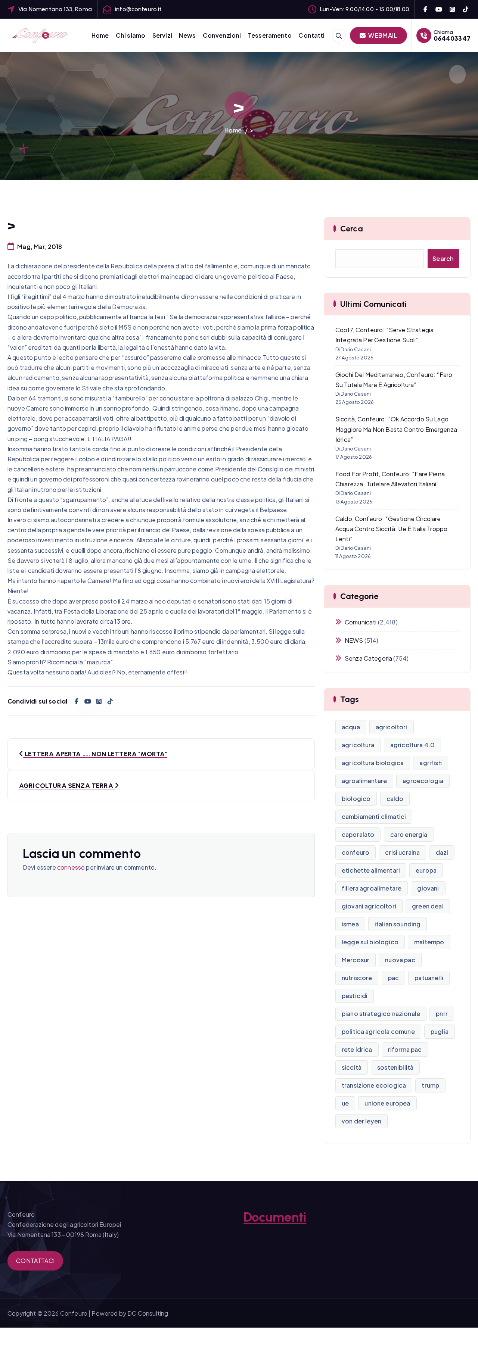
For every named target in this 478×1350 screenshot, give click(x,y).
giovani (428, 888)
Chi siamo (130, 35)
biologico (356, 798)
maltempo (429, 942)
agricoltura (358, 745)
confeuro (355, 852)
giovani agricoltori (369, 906)
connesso (71, 867)
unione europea (387, 1103)
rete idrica (357, 1049)
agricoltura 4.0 (412, 745)
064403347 (452, 38)
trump (430, 1085)
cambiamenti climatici (374, 816)
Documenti (274, 1217)
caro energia (409, 834)
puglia (439, 1031)
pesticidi (354, 996)
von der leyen (361, 1121)
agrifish (430, 763)
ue (345, 1103)
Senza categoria (368, 658)
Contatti (311, 35)
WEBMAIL (382, 35)
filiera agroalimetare (371, 888)
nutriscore (357, 978)
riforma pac (405, 1049)
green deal (428, 906)
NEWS (354, 640)
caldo (395, 798)
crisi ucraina (402, 852)
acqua (351, 727)
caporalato (358, 834)
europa (426, 870)
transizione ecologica (374, 1085)
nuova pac (400, 960)
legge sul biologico (370, 942)
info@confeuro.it (138, 9)
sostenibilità (395, 1067)
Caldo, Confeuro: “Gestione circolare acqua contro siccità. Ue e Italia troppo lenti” (391, 529)
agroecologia (423, 781)
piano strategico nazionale (381, 1013)
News (187, 35)
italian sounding (398, 924)
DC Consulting (147, 1313)
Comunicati (361, 622)
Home (100, 35)
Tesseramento (270, 35)
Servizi (162, 35)
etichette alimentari (371, 870)
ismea (350, 924)
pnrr (442, 1013)
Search (443, 258)
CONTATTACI (35, 1261)
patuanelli (429, 978)
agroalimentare (364, 781)
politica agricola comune (378, 1031)
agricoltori (391, 727)
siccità (351, 1067)
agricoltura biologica (373, 763)
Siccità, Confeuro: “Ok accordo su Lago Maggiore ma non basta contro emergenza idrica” (396, 429)
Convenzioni (222, 35)
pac (393, 978)
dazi (442, 852)
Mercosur (355, 960)
